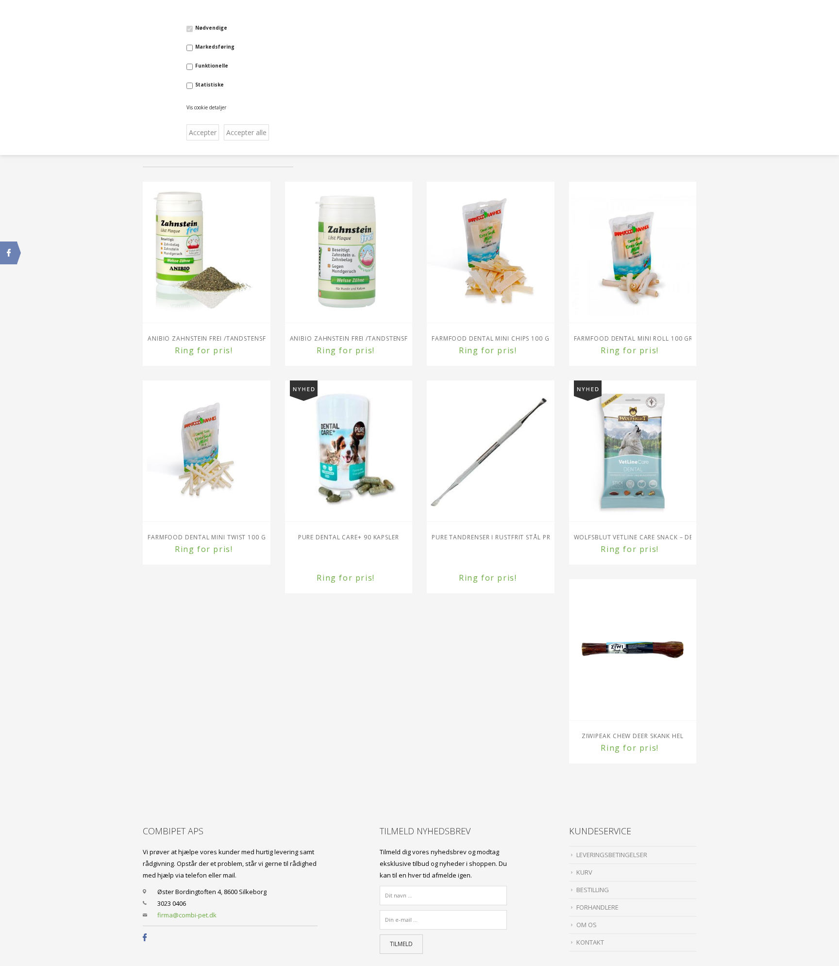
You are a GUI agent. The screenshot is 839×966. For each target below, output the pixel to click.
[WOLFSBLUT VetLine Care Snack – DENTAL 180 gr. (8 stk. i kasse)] (633, 450)
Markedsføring (215, 46)
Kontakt (590, 942)
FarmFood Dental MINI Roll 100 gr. (633, 338)
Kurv (584, 872)
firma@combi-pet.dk (187, 915)
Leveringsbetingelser (611, 854)
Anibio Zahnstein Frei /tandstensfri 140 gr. (207, 338)
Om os (586, 924)
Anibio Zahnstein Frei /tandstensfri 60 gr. (349, 338)
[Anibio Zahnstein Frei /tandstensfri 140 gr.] (206, 252)
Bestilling (592, 889)
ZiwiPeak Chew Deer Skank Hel (633, 736)
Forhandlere (597, 907)
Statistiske (209, 84)
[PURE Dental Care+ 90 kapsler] (349, 450)
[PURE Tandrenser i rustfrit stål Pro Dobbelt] (490, 450)
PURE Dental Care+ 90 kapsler (348, 537)
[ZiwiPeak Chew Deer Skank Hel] (633, 649)
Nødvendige (211, 27)
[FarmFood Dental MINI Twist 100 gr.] (206, 450)
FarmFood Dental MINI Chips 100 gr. (491, 338)
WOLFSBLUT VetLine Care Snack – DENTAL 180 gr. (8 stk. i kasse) (633, 537)
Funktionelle (211, 65)
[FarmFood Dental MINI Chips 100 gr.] (490, 252)
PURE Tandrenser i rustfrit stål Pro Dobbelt (491, 537)
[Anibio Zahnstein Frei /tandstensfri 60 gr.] (349, 252)
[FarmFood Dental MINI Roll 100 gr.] (633, 252)
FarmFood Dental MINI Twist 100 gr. (207, 537)
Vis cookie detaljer (206, 107)
